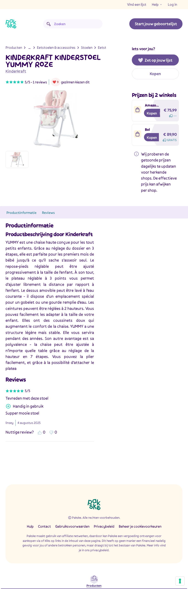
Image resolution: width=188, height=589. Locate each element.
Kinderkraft (16, 71)
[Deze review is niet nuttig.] (51, 432)
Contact (44, 526)
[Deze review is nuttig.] (39, 432)
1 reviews (40, 82)
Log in (172, 4)
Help (155, 4)
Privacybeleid (104, 526)
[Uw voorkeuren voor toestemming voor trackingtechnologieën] (180, 581)
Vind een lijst (136, 4)
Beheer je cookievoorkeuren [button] (140, 526)
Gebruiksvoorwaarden (72, 526)
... (29, 47)
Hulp (30, 526)
